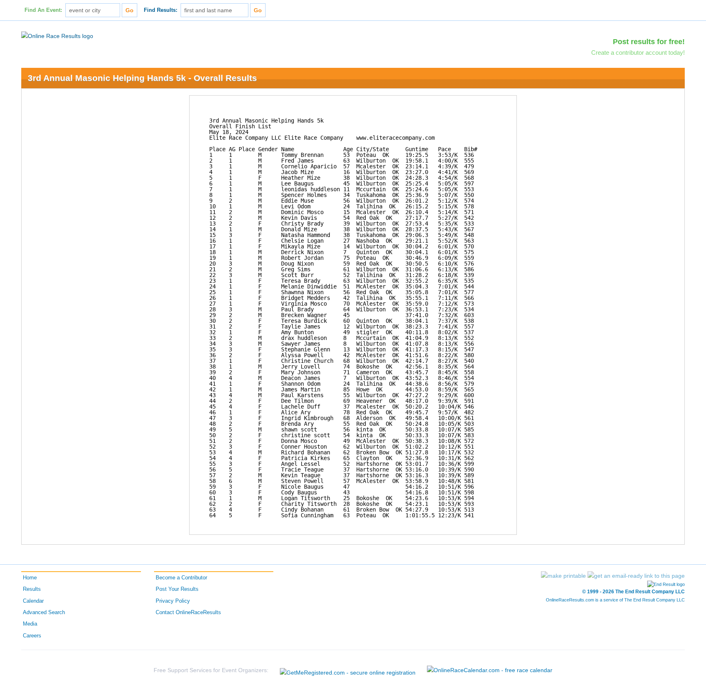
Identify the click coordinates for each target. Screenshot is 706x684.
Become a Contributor (181, 578)
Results (32, 589)
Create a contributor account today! (638, 52)
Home (30, 578)
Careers (32, 636)
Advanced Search (44, 612)
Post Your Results (177, 589)
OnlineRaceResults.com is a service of (615, 599)
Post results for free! (649, 42)
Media (30, 624)
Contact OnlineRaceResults (188, 612)
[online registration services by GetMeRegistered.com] (348, 670)
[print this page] (563, 575)
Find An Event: (43, 10)
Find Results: (160, 10)
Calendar (33, 601)
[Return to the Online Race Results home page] (57, 35)
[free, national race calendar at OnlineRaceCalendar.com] (489, 670)
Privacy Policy (173, 601)
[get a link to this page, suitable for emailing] (636, 575)
